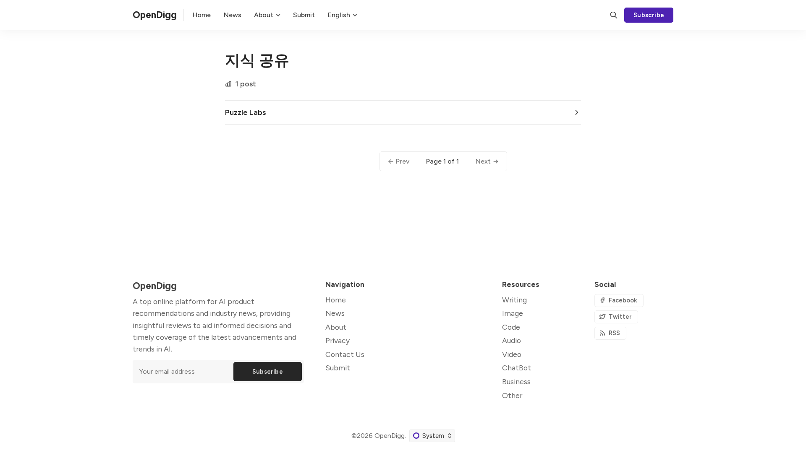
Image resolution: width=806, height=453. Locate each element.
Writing (514, 299)
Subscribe (649, 15)
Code (511, 327)
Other (512, 395)
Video (511, 354)
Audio (511, 340)
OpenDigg (389, 436)
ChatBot (516, 367)
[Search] (613, 15)
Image (512, 313)
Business (516, 381)
